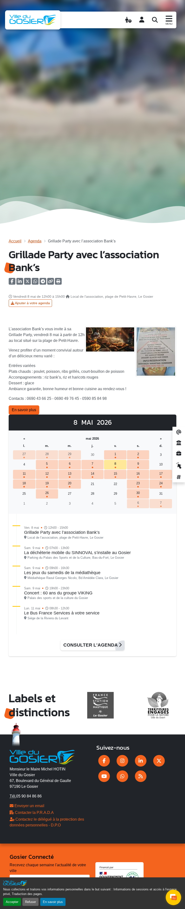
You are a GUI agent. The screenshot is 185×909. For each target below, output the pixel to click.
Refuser (30, 902)
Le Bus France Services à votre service (61, 613)
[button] (58, 283)
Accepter (12, 902)
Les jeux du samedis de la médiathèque (62, 572)
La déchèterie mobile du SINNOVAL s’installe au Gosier (77, 552)
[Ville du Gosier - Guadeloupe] (42, 756)
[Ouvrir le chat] (173, 897)
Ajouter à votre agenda (32, 303)
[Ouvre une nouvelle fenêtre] (104, 761)
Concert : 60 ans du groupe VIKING (58, 593)
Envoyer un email (28, 806)
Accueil (15, 241)
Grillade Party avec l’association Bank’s (62, 532)
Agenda (34, 241)
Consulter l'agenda (91, 645)
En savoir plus (53, 902)
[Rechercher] (155, 20)
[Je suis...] (128, 20)
